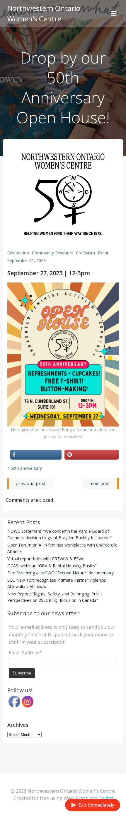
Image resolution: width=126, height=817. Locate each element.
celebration (18, 253)
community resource (52, 253)
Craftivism (85, 253)
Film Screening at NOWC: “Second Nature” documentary (60, 573)
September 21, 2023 (26, 260)
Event (103, 253)
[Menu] (114, 13)
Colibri (105, 798)
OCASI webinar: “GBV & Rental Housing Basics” (51, 565)
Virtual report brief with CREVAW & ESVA (45, 558)
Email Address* (25, 652)
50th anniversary (26, 468)
